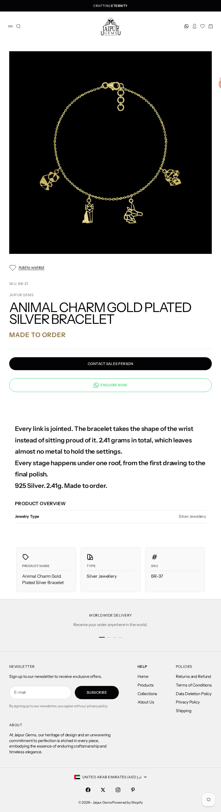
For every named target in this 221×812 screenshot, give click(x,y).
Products (146, 685)
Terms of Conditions (194, 685)
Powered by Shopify (127, 802)
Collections (147, 693)
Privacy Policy (188, 702)
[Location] (194, 26)
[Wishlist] (202, 26)
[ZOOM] (198, 240)
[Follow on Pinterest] (133, 790)
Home (143, 676)
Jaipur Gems (21, 295)
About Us (146, 702)
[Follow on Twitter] (103, 790)
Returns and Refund (193, 676)
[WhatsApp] (186, 26)
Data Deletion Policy (194, 693)
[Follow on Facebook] (88, 790)
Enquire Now (113, 385)
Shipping (183, 710)
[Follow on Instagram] (118, 790)
